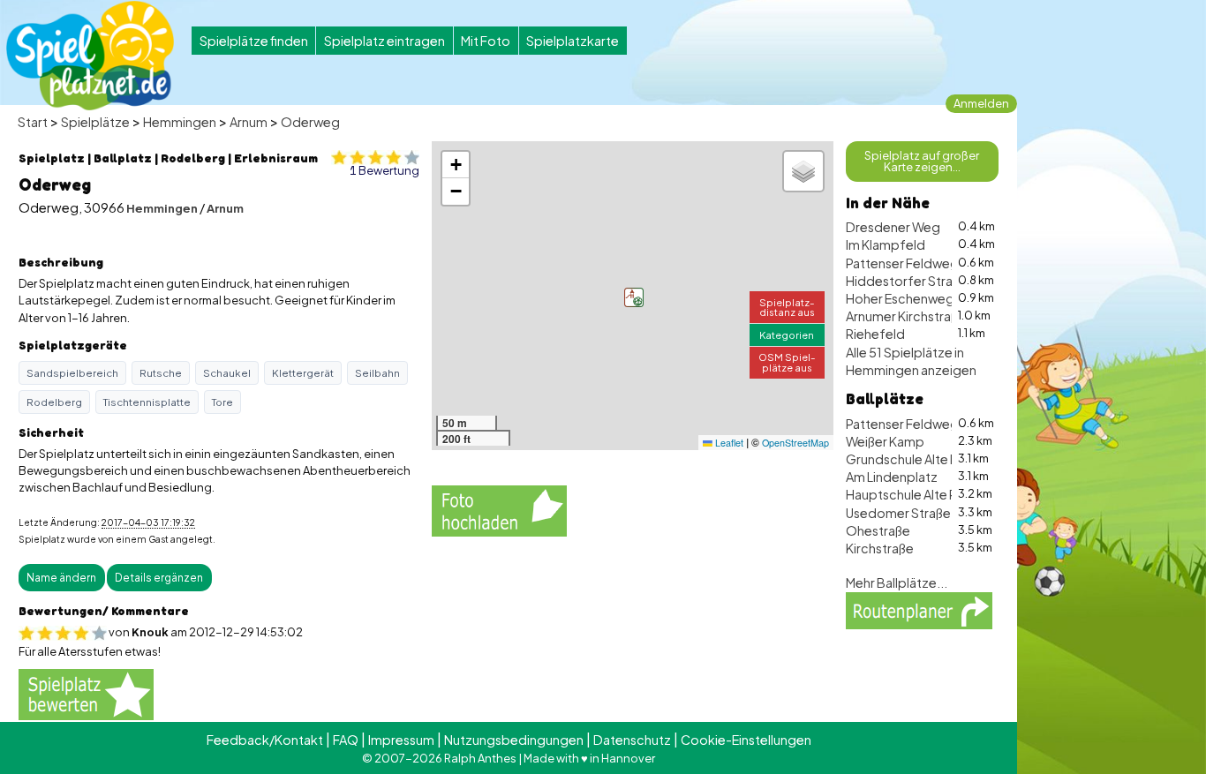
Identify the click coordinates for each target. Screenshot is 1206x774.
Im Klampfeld (885, 244)
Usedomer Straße (898, 513)
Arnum (249, 122)
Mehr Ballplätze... (896, 582)
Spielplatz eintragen (384, 41)
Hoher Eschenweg (900, 298)
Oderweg (310, 122)
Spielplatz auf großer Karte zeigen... (921, 161)
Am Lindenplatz (892, 477)
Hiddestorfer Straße (907, 281)
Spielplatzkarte (572, 41)
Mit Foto (485, 41)
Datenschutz (632, 740)
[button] (634, 297)
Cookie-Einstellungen (746, 740)
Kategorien (786, 334)
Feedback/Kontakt (265, 740)
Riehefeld (875, 334)
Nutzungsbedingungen (514, 740)
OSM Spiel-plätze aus (787, 361)
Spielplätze (95, 122)
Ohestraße (878, 530)
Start (33, 122)
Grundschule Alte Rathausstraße (941, 459)
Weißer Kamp (885, 441)
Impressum (401, 740)
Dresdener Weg (893, 227)
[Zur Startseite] (90, 55)
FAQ (345, 740)
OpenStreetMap (795, 442)
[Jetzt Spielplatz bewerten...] (86, 693)
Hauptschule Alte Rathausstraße (940, 494)
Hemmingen (179, 122)
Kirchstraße (880, 548)
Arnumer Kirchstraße (906, 316)
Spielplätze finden (254, 41)
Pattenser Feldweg (902, 263)
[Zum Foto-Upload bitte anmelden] (499, 508)
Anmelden (981, 103)
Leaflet (727, 442)
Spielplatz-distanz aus (787, 307)
